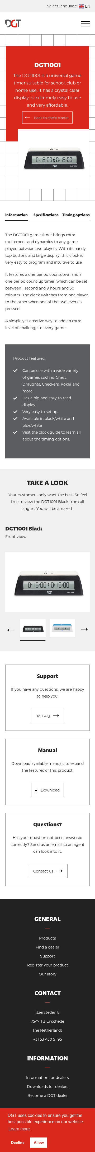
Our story (47, 974)
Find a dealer (47, 947)
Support (47, 956)
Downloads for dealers (47, 1086)
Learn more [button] (19, 1129)
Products (47, 938)
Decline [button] (18, 1142)
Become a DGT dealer (47, 1095)
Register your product (47, 965)
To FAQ (43, 716)
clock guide (49, 432)
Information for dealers (47, 1077)
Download (50, 790)
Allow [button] (39, 1142)
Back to (51, 117)
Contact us (43, 871)
